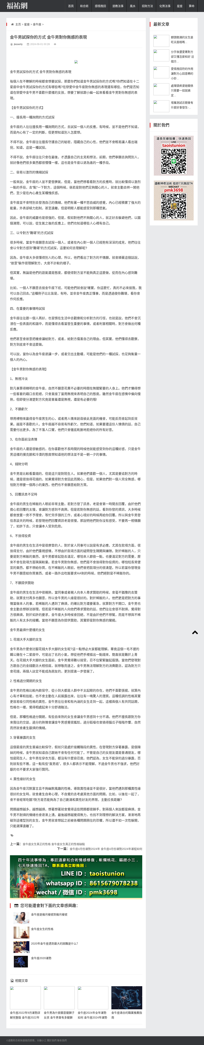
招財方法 (147, 6)
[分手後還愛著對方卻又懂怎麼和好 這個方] (161, 55)
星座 (179, 6)
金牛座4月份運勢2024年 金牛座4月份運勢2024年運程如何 (106, 848)
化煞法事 (165, 6)
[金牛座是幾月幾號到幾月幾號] (21, 918)
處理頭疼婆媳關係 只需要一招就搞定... (182, 90)
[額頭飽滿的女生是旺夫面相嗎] (161, 41)
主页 (18, 24)
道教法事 (118, 6)
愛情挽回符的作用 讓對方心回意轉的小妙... (182, 73)
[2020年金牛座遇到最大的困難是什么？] (21, 947)
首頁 (71, 6)
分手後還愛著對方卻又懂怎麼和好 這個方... (182, 56)
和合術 (84, 6)
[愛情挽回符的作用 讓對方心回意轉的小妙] (161, 72)
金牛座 (37, 24)
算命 (191, 6)
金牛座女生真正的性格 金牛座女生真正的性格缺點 (54, 844)
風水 (132, 6)
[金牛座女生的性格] (21, 933)
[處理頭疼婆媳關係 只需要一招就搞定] (161, 89)
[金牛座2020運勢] (21, 962)
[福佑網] (26, 6)
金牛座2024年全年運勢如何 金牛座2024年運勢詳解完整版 (92, 1017)
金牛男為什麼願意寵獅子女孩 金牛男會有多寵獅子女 (59, 1017)
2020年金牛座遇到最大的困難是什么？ (55, 943)
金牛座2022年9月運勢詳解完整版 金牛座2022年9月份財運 (25, 1017)
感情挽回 (100, 6)
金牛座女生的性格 (42, 929)
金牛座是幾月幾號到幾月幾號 (49, 914)
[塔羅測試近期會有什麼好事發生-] (161, 106)
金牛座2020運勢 (41, 958)
